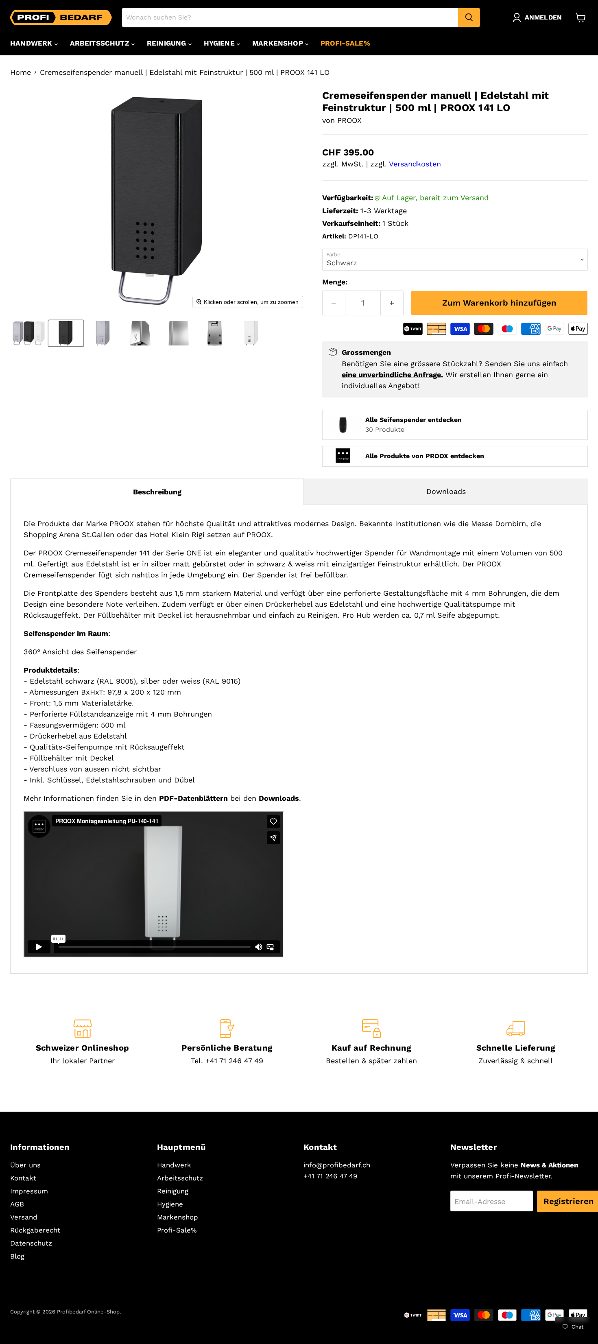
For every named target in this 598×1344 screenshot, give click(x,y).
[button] (539, 17)
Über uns (25, 1165)
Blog (17, 1256)
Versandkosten (415, 164)
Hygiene (220, 43)
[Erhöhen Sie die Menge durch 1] (392, 303)
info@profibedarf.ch (336, 1165)
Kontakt (23, 1178)
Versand (23, 1217)
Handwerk (32, 43)
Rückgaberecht (35, 1230)
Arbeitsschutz (100, 43)
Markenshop (278, 43)
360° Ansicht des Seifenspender (80, 651)
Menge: (334, 282)
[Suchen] (469, 17)
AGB (17, 1204)
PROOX (349, 120)
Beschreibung (157, 491)
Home (20, 72)
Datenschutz (31, 1243)
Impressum (29, 1191)
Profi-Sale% (345, 43)
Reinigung (167, 43)
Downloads (446, 491)
